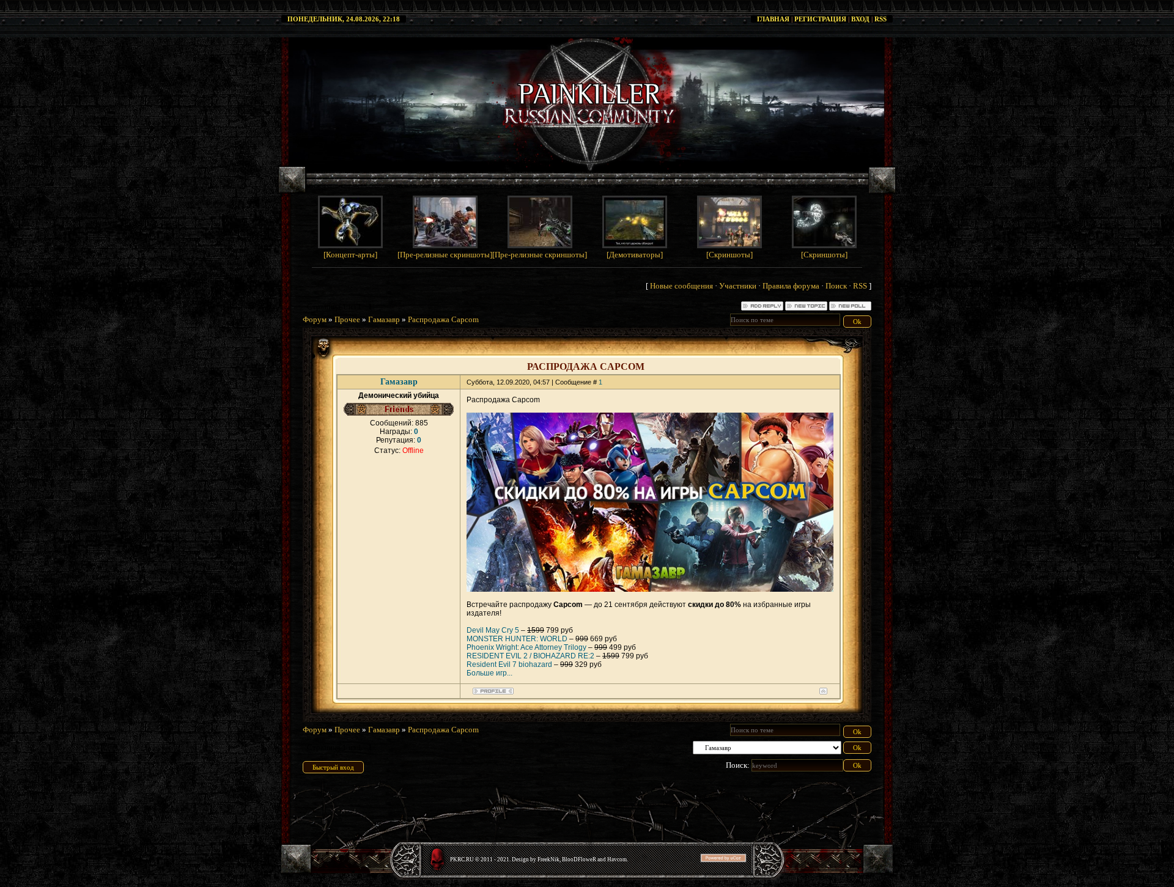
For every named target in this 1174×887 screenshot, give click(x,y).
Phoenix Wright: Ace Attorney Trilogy (526, 647)
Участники (737, 285)
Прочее (347, 319)
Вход (860, 19)
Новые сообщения (681, 285)
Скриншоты (729, 254)
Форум (315, 319)
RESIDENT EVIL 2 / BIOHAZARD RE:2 (530, 656)
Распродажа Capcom (443, 319)
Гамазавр (384, 319)
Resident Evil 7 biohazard (509, 664)
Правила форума (790, 285)
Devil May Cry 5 (493, 630)
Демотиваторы (634, 254)
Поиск (836, 285)
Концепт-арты (350, 254)
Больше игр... (489, 673)
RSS (880, 19)
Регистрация (820, 19)
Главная (773, 19)
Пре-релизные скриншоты (445, 254)
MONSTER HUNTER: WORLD (517, 639)
